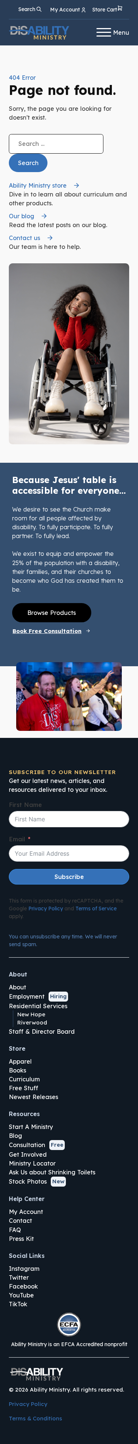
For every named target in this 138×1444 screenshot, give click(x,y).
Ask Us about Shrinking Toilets (52, 1172)
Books (17, 1070)
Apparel (20, 1061)
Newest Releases (33, 1097)
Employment (27, 996)
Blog (15, 1135)
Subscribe (69, 876)
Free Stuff (23, 1088)
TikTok (18, 1304)
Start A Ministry (31, 1126)
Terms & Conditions (35, 1418)
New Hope (31, 1014)
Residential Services (38, 1006)
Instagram (24, 1268)
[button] (107, 10)
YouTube (21, 1295)
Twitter (19, 1277)
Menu (121, 32)
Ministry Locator (32, 1163)
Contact (20, 1220)
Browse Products (51, 612)
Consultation (27, 1145)
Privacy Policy (45, 908)
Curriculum (24, 1079)
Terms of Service (96, 908)
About (17, 987)
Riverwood (32, 1022)
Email (17, 839)
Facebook (23, 1286)
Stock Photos (28, 1181)
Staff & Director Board (42, 1031)
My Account (26, 1211)
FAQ (15, 1229)
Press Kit (21, 1238)
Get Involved (28, 1154)
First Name (25, 804)
